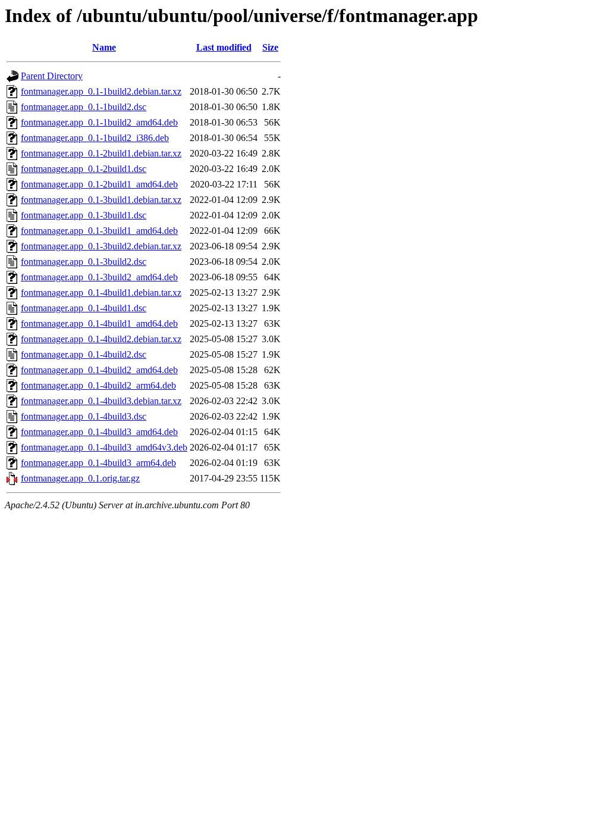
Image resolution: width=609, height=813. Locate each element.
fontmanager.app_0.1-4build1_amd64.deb (99, 323)
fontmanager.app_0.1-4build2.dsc (83, 354)
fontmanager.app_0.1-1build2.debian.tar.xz (101, 91)
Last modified (224, 47)
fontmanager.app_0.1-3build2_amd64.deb (99, 277)
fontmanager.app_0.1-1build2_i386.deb (95, 138)
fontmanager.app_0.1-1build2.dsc (83, 107)
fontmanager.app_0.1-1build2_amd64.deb (99, 122)
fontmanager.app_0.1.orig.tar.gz (80, 478)
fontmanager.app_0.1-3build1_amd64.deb (99, 231)
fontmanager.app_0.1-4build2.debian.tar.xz (101, 339)
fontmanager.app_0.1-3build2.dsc (83, 262)
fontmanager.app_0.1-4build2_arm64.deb (98, 385)
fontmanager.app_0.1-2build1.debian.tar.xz (101, 153)
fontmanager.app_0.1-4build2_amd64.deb (99, 370)
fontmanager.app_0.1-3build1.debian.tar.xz (101, 200)
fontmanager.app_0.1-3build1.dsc (83, 215)
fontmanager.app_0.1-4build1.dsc (83, 308)
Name (104, 47)
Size (270, 47)
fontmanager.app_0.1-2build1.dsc (83, 169)
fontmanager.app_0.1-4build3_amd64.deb (99, 432)
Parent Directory (52, 76)
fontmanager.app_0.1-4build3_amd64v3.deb (104, 447)
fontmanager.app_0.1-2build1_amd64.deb (99, 184)
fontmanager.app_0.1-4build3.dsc (83, 416)
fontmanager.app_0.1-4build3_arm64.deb (98, 463)
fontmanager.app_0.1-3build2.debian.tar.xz (101, 246)
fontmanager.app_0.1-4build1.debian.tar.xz (101, 292)
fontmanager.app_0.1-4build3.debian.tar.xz (101, 401)
